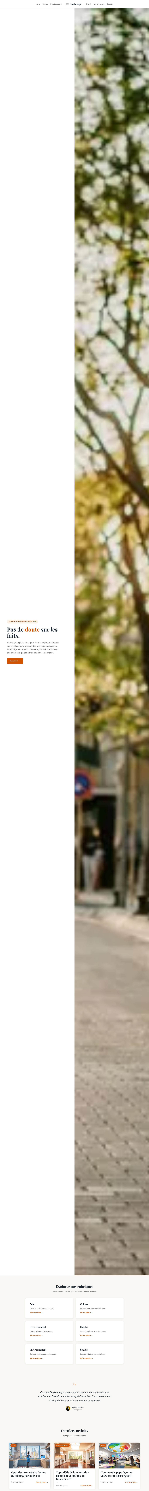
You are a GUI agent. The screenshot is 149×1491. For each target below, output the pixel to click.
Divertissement (56, 4)
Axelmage (73, 4)
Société (110, 4)
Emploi (88, 4)
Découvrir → (15, 661)
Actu (38, 4)
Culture (45, 4)
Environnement (98, 4)
